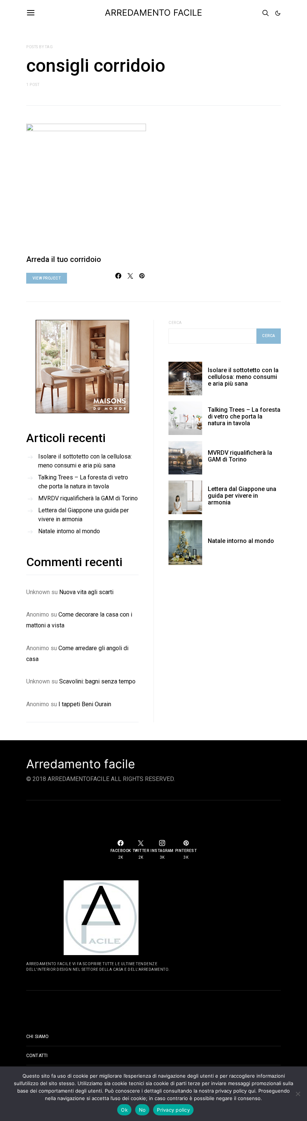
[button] (278, 13)
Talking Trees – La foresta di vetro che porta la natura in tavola (83, 482)
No (142, 1110)
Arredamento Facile (153, 12)
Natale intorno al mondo (69, 531)
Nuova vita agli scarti (86, 592)
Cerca (175, 323)
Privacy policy (173, 1110)
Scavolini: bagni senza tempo (97, 681)
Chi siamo (37, 1036)
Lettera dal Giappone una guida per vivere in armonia (83, 515)
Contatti (37, 1055)
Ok (124, 1110)
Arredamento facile (80, 764)
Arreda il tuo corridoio (63, 259)
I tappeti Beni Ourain (84, 704)
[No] (297, 1093)
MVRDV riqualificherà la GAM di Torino (88, 498)
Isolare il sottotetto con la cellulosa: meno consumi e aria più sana (85, 461)
